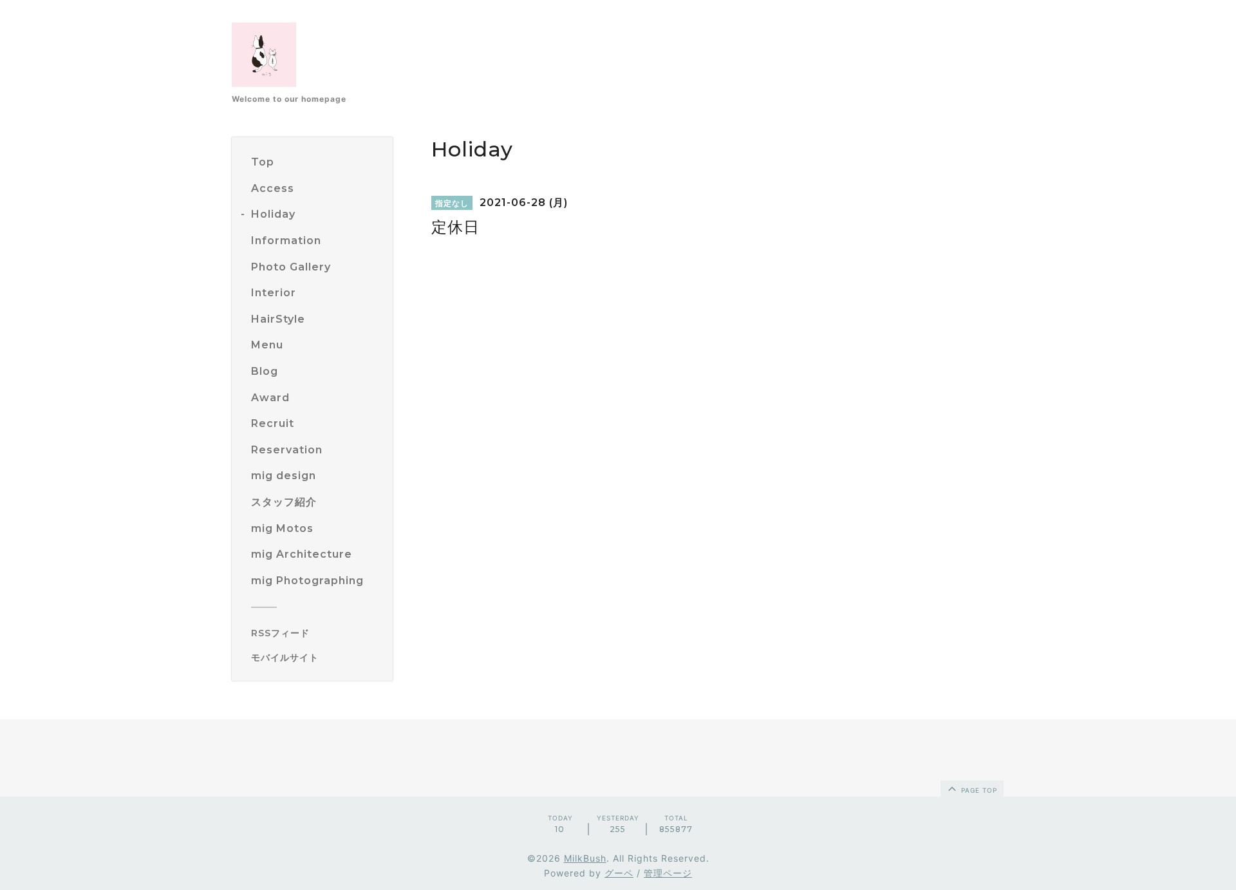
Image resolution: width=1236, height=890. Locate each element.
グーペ (618, 872)
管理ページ (668, 872)
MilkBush (585, 858)
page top (978, 790)
